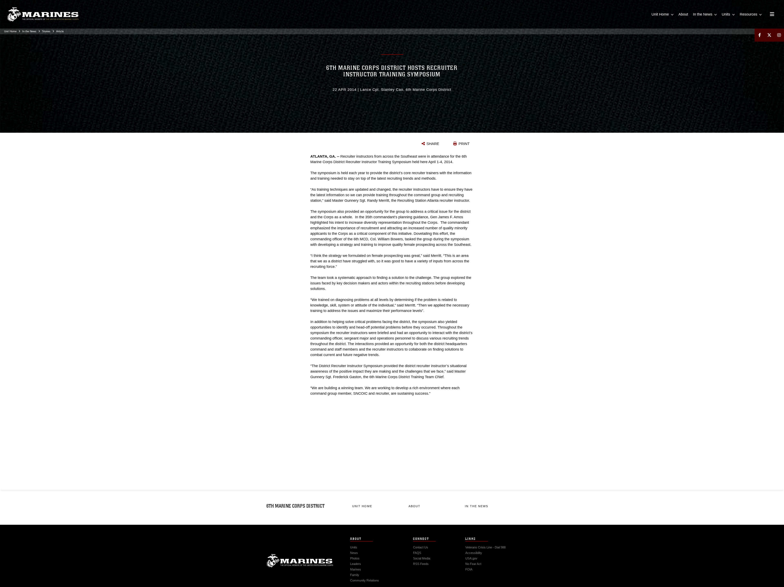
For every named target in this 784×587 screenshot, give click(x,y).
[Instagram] (779, 35)
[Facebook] (759, 35)
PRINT (464, 144)
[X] (769, 35)
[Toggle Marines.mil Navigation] (772, 14)
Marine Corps (299, 560)
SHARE (433, 144)
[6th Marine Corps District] (43, 14)
